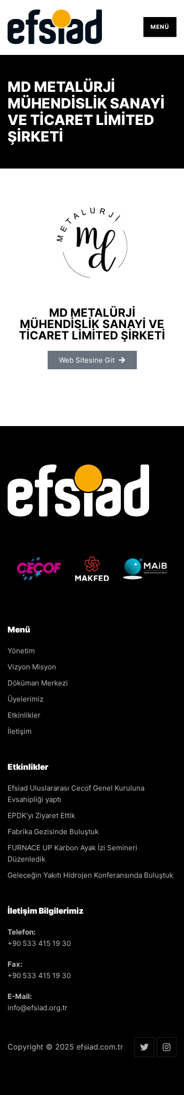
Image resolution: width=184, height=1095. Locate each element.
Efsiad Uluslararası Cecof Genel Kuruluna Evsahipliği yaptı (76, 793)
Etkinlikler (24, 715)
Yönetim (21, 650)
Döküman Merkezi (38, 682)
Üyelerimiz (25, 698)
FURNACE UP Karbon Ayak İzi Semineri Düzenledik (72, 853)
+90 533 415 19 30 (39, 943)
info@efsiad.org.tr (37, 1007)
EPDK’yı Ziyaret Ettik (41, 815)
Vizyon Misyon (32, 666)
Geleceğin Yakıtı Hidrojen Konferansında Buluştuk (90, 875)
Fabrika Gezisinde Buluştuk (53, 831)
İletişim (20, 731)
